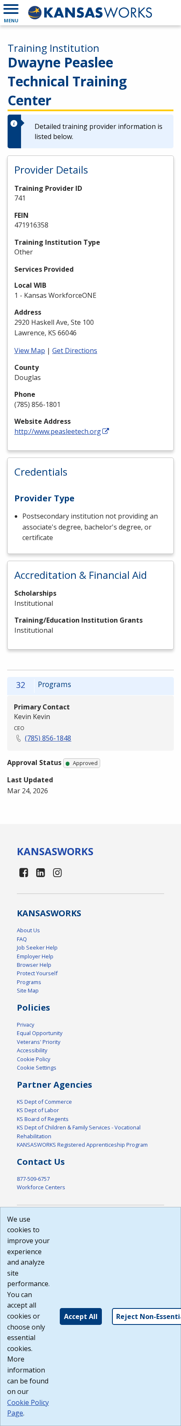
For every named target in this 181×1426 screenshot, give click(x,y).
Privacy (25, 1024)
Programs (29, 982)
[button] (11, 12)
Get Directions (74, 350)
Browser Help (34, 965)
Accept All (81, 1316)
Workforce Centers (41, 1187)
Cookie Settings (36, 1067)
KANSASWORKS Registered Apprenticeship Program (82, 1144)
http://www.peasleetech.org (57, 431)
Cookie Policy (33, 1059)
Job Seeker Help (37, 947)
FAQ (22, 939)
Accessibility (32, 1050)
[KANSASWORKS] (90, 12)
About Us (28, 930)
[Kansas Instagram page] (57, 872)
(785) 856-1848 (48, 738)
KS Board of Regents (43, 1119)
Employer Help (35, 956)
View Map (29, 350)
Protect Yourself (37, 973)
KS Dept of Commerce (44, 1101)
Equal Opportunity (39, 1033)
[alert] (90, 131)
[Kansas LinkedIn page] (41, 872)
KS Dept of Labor (38, 1110)
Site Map (28, 990)
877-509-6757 (33, 1179)
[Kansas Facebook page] (24, 872)
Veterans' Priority (38, 1042)
